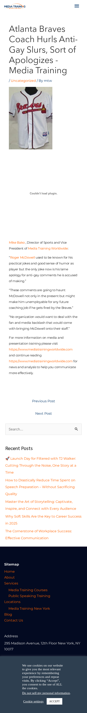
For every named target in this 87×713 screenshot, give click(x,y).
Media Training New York (29, 608)
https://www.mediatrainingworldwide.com (41, 349)
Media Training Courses (28, 590)
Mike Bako (17, 242)
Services (11, 583)
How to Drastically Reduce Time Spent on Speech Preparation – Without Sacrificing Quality (40, 487)
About (9, 577)
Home (9, 571)
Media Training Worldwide (48, 248)
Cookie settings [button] (33, 701)
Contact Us (13, 620)
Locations (12, 602)
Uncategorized (23, 80)
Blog (8, 614)
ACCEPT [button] (54, 701)
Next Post (43, 413)
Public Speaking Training (29, 596)
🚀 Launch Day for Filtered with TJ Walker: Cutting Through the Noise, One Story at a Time (40, 465)
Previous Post (43, 401)
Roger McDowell (22, 257)
